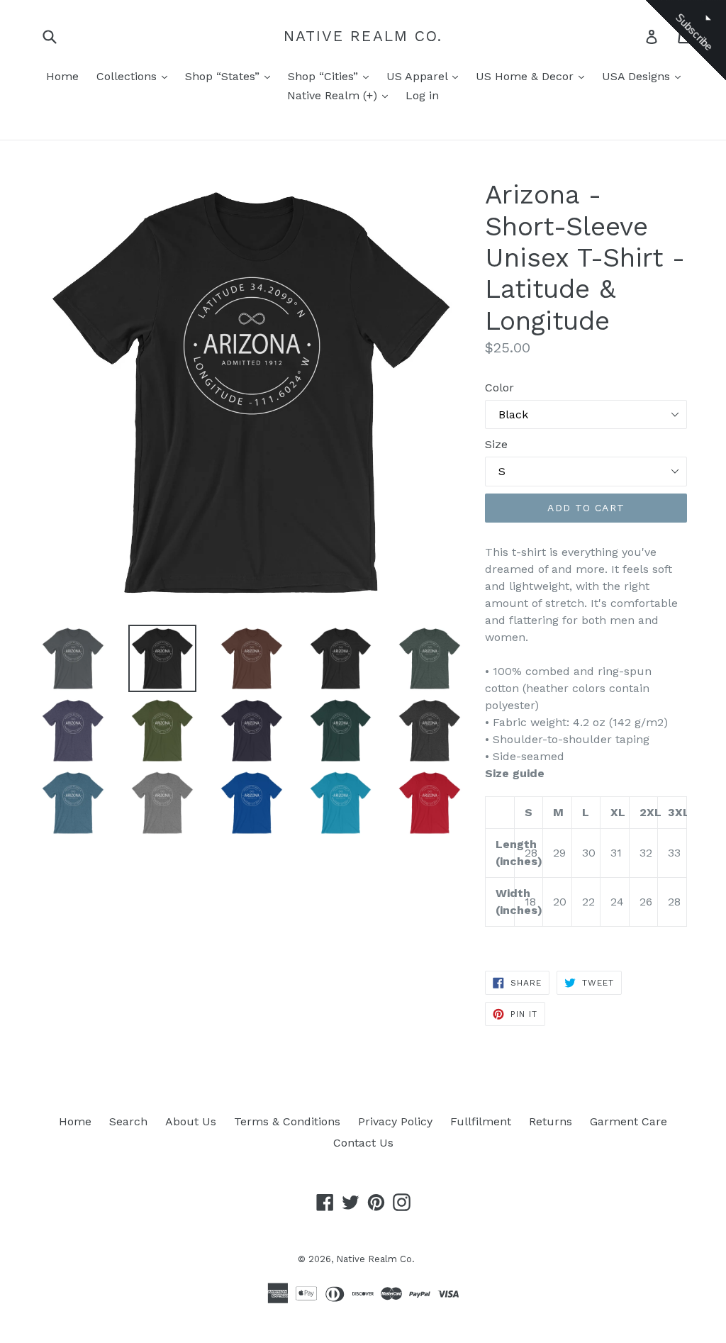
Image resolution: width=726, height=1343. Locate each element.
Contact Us (363, 1142)
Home (62, 76)
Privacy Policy (395, 1121)
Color (499, 387)
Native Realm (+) (334, 95)
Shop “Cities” (325, 76)
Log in (422, 95)
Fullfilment (480, 1121)
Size (496, 444)
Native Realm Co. (363, 36)
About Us (190, 1121)
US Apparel (418, 76)
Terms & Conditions (287, 1121)
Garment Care (628, 1121)
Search (128, 1121)
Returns (550, 1121)
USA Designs (638, 76)
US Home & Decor (526, 76)
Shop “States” (224, 76)
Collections (128, 76)
